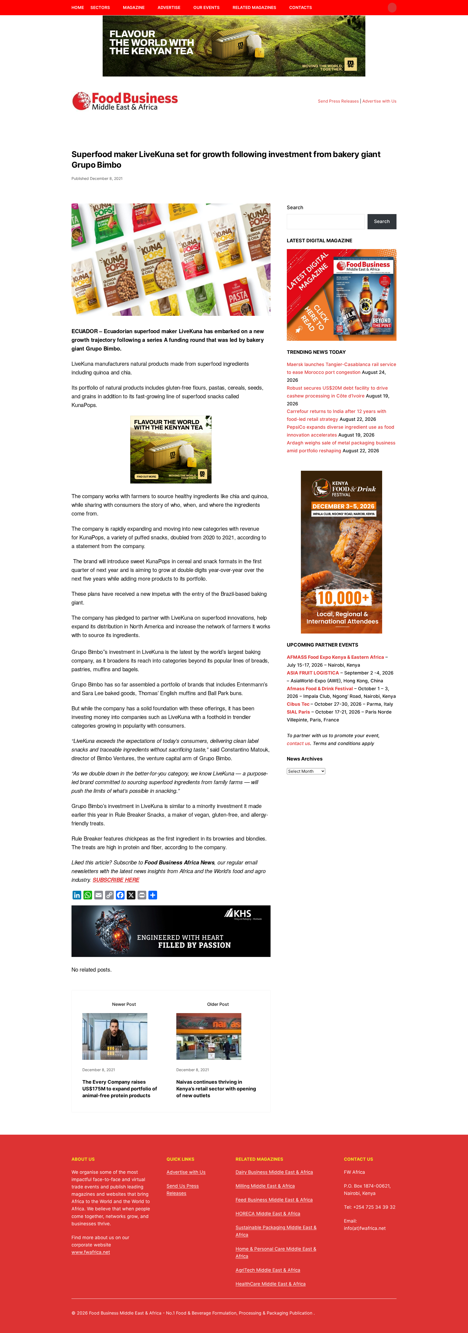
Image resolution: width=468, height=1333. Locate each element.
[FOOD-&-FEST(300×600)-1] (341, 629)
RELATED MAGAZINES (254, 7)
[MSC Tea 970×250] (234, 73)
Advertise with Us (379, 101)
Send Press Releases (338, 101)
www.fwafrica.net (91, 1252)
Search (295, 207)
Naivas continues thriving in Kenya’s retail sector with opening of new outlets (216, 1088)
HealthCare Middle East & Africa (271, 1284)
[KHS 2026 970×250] (171, 952)
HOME (78, 7)
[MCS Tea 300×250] (171, 479)
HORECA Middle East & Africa (268, 1213)
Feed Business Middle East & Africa (274, 1199)
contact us (298, 743)
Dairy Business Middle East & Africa (274, 1172)
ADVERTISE (169, 7)
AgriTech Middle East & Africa (268, 1270)
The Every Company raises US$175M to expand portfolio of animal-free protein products (119, 1088)
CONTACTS (300, 7)
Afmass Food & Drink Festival (320, 688)
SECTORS (100, 7)
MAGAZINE (134, 7)
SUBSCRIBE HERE (116, 879)
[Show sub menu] (113, 7)
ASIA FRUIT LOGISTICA (313, 673)
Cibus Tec (298, 704)
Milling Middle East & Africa (265, 1186)
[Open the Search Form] (392, 7)
